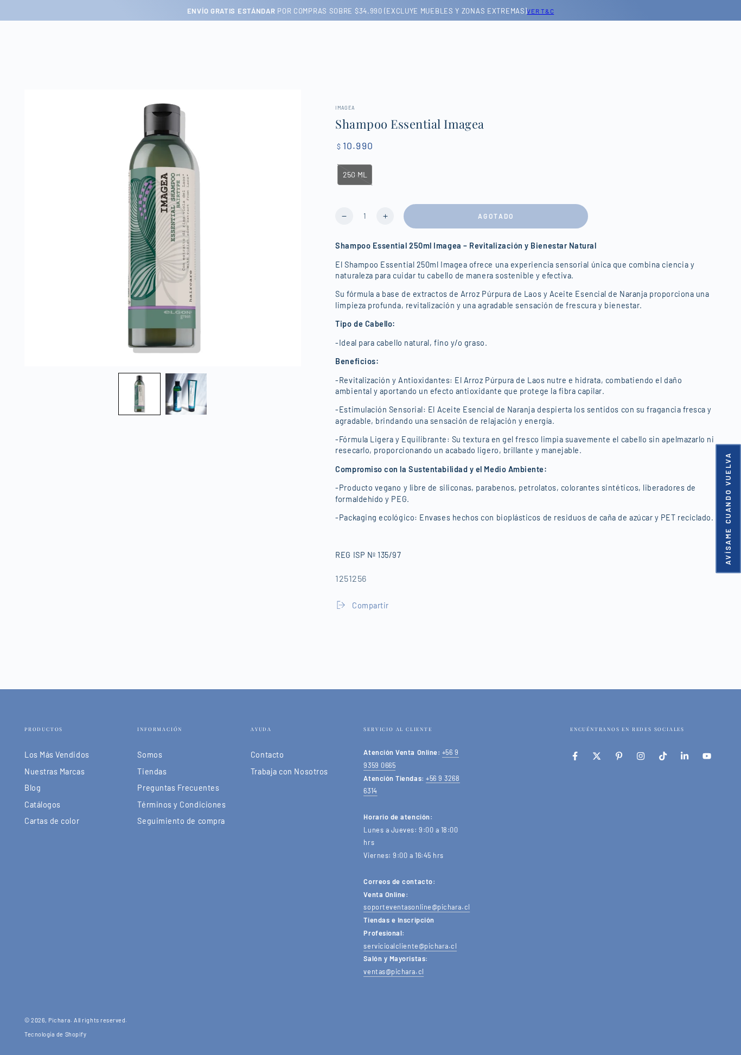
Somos (149, 754)
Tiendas (152, 771)
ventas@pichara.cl (393, 971)
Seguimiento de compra (181, 820)
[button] (139, 394)
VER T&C (540, 11)
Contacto (267, 754)
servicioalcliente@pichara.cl (410, 946)
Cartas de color (51, 820)
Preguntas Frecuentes (178, 787)
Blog (32, 787)
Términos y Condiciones (181, 804)
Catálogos (42, 804)
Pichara (59, 1020)
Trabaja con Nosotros (289, 771)
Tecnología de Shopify (55, 1034)
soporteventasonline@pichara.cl (416, 907)
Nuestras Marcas (54, 771)
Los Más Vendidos (57, 754)
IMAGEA (345, 108)
